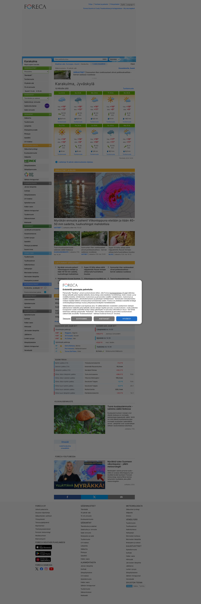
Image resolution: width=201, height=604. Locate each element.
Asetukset (104, 319)
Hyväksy (127, 319)
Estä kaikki (81, 319)
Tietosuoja (66, 318)
